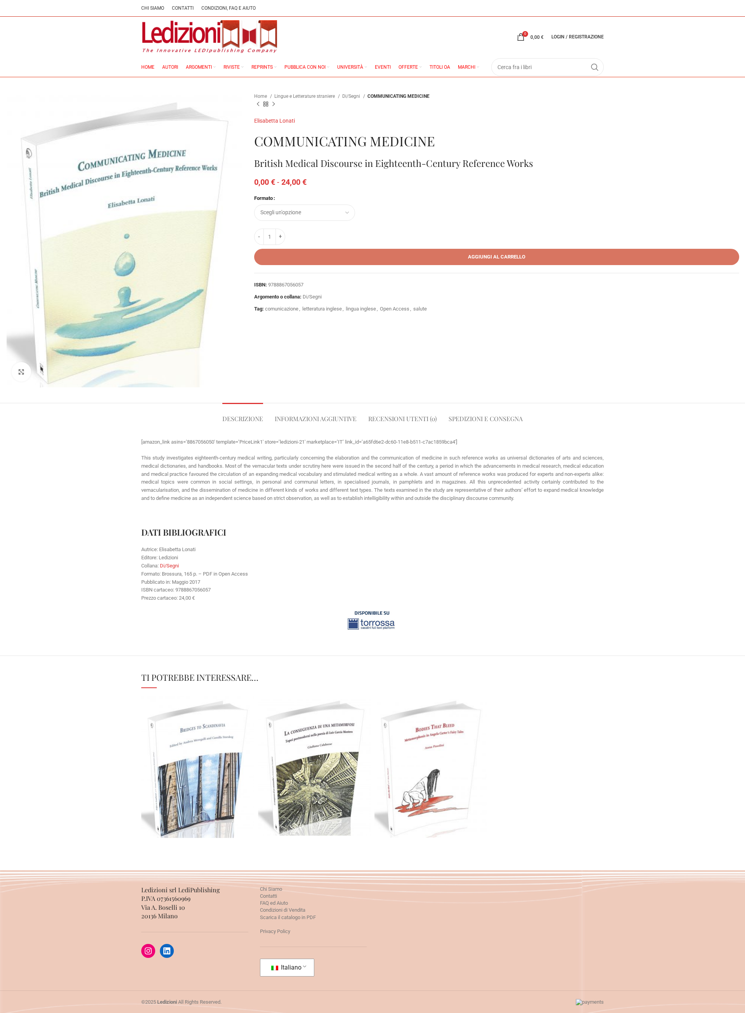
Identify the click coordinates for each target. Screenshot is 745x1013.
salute (420, 309)
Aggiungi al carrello (496, 257)
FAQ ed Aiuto (274, 903)
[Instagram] (148, 951)
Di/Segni (351, 96)
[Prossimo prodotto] (273, 104)
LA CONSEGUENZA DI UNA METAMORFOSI (314, 741)
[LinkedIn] (167, 951)
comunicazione (281, 309)
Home (261, 96)
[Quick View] (183, 796)
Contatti (268, 896)
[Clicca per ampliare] (21, 372)
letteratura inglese (322, 309)
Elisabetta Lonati (274, 121)
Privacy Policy (275, 931)
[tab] (242, 415)
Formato (263, 198)
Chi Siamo (271, 889)
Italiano (290, 967)
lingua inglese (361, 309)
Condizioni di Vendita (282, 910)
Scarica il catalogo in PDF (288, 917)
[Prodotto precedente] (258, 104)
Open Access (394, 309)
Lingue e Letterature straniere (305, 96)
